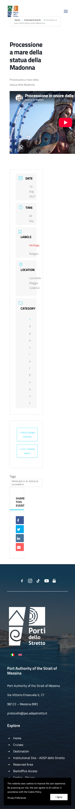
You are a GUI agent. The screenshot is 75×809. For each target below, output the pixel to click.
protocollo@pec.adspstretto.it (27, 713)
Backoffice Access (25, 771)
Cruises (18, 744)
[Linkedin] (20, 538)
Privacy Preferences (16, 798)
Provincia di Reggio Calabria (25, 483)
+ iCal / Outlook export (27, 451)
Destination (21, 751)
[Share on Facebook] (20, 520)
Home (17, 738)
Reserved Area (23, 764)
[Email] (20, 547)
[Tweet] (20, 529)
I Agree (59, 797)
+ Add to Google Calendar (27, 434)
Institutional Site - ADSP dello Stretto (39, 757)
